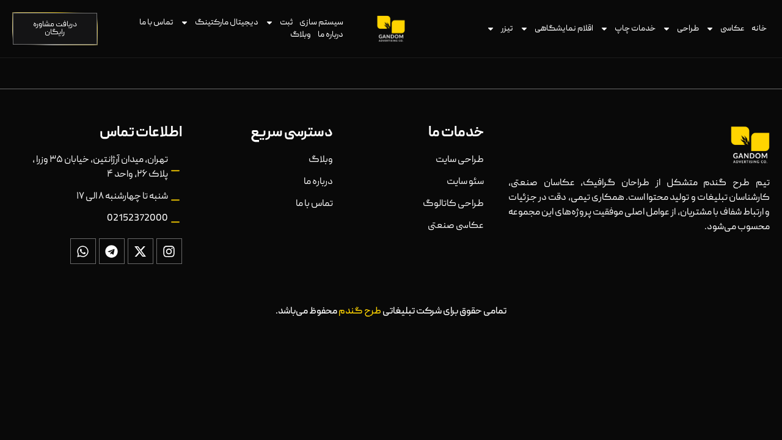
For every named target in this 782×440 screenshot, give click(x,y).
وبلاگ (300, 35)
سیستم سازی (321, 22)
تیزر (507, 29)
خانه (759, 29)
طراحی (688, 29)
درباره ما (330, 35)
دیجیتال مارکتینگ (226, 22)
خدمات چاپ (635, 29)
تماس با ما (156, 22)
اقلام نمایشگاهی (564, 29)
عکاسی (732, 29)
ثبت (286, 22)
